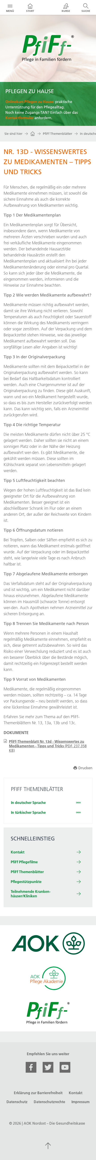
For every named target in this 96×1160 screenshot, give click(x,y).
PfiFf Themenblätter (57, 134)
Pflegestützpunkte (26, 881)
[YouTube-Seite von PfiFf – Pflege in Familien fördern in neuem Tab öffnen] (65, 1067)
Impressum (80, 1102)
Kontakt (17, 852)
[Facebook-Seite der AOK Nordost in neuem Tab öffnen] (31, 1067)
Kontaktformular (19, 118)
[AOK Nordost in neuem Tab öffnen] (48, 943)
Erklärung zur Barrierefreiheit (38, 1093)
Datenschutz (16, 1102)
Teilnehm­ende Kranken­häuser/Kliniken (30, 893)
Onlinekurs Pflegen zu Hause (29, 101)
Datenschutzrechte (49, 1102)
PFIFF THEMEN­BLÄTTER (37, 789)
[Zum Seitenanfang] (48, 1145)
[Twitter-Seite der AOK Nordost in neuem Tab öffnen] (48, 1067)
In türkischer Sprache (28, 812)
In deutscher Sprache (28, 802)
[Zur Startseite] (32, 133)
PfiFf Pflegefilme (24, 862)
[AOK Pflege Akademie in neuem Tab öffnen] (48, 978)
